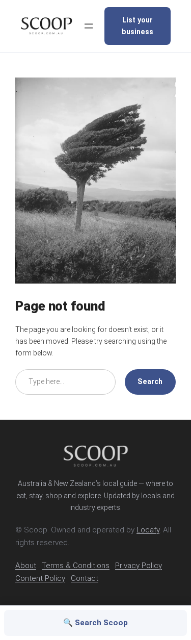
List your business (137, 26)
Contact (84, 578)
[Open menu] (89, 26)
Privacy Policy (138, 565)
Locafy (148, 529)
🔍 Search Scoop (95, 622)
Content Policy (40, 578)
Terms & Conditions (76, 565)
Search (150, 381)
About (25, 565)
